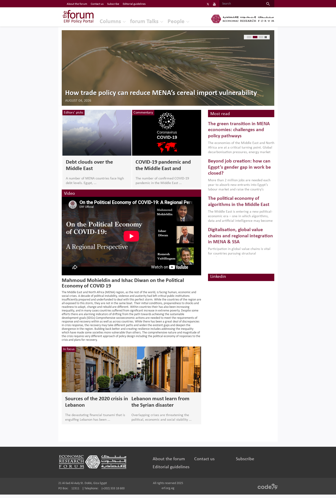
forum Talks (144, 22)
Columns (110, 22)
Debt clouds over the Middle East (89, 165)
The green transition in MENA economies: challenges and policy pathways (239, 130)
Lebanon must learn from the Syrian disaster (160, 402)
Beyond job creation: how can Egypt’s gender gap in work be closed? (239, 167)
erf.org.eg (168, 488)
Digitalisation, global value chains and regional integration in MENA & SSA (240, 236)
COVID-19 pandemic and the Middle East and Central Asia (163, 166)
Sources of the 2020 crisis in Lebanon (96, 402)
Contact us (97, 4)
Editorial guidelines (134, 4)
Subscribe (113, 4)
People (176, 22)
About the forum (77, 4)
